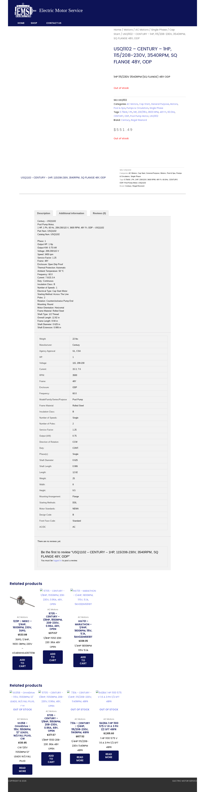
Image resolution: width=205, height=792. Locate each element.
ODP (126, 116)
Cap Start (144, 104)
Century (125, 120)
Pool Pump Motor (139, 116)
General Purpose (160, 104)
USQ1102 (154, 116)
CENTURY (118, 116)
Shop (34, 23)
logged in (57, 560)
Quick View (22, 611)
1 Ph (130, 112)
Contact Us (53, 23)
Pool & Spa (119, 108)
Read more (22, 769)
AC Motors (142, 30)
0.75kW (123, 112)
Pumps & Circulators (137, 108)
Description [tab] (43, 213)
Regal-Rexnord (139, 120)
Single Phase (159, 30)
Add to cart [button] (22, 663)
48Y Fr (163, 112)
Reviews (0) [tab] (99, 213)
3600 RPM (153, 112)
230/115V (142, 112)
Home (21, 23)
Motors (128, 30)
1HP (135, 112)
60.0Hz (171, 112)
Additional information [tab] (71, 213)
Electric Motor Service (61, 10)
